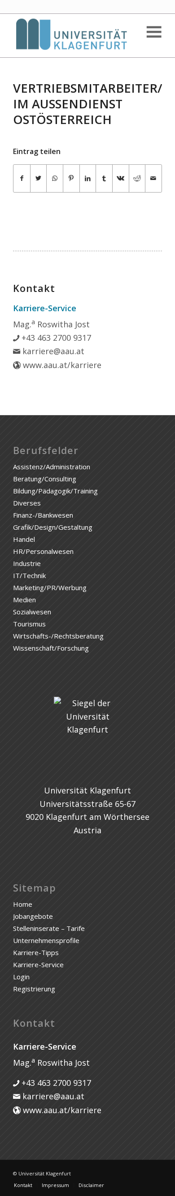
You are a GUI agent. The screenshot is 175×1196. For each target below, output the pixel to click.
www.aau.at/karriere (61, 365)
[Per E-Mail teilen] (153, 178)
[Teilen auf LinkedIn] (88, 178)
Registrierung (34, 988)
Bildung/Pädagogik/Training (55, 490)
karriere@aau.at (52, 351)
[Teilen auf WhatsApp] (55, 178)
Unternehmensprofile (46, 940)
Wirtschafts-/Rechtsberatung (58, 635)
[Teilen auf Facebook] (21, 178)
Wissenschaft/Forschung (51, 647)
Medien (24, 599)
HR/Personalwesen (43, 551)
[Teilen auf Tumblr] (104, 178)
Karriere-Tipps (36, 952)
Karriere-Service (38, 964)
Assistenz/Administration (51, 466)
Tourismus (29, 623)
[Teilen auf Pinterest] (71, 178)
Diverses (27, 502)
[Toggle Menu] (153, 32)
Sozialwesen (32, 611)
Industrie (27, 563)
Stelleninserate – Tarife (49, 928)
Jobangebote (33, 916)
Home (22, 904)
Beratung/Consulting (44, 478)
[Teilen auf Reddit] (137, 178)
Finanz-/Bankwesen (43, 514)
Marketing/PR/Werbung (50, 587)
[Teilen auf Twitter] (39, 178)
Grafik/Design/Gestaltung (52, 527)
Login (21, 976)
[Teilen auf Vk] (121, 178)
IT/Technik (29, 575)
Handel (24, 539)
